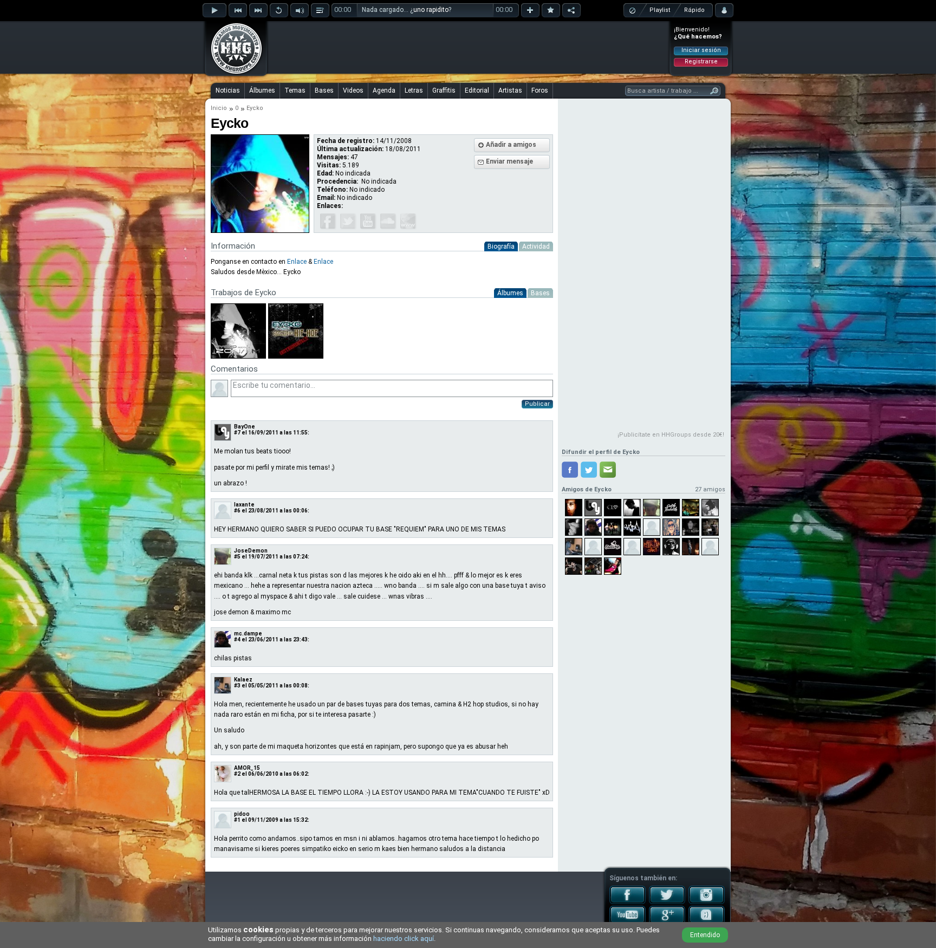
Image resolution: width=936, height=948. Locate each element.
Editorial (477, 90)
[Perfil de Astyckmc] (612, 566)
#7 (237, 433)
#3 (237, 686)
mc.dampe (248, 634)
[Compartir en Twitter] (589, 470)
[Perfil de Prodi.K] (690, 527)
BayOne (244, 427)
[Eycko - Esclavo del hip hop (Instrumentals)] (294, 356)
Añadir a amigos (511, 144)
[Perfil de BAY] (593, 507)
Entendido (705, 935)
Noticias (228, 90)
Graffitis (444, 90)
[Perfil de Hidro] (574, 507)
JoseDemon (251, 551)
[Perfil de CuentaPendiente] (671, 507)
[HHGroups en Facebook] (627, 902)
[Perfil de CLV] (612, 507)
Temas (295, 90)
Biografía (501, 246)
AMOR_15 (247, 768)
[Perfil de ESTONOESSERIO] (593, 546)
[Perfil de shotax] (612, 546)
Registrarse (701, 61)
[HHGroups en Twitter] (667, 902)
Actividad (536, 246)
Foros (539, 90)
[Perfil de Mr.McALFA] (593, 566)
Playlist (659, 10)
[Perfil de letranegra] (612, 527)
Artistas (510, 90)
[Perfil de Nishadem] (671, 546)
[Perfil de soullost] (690, 546)
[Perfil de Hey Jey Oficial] (671, 527)
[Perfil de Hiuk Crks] (652, 546)
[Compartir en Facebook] (570, 470)
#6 (237, 511)
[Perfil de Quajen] (632, 527)
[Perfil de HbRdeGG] (632, 507)
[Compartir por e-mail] (608, 470)
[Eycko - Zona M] (238, 356)
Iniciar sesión (701, 50)
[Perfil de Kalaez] (574, 546)
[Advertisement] (468, 47)
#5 (237, 557)
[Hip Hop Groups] (233, 73)
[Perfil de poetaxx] (710, 546)
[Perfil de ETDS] (710, 527)
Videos (353, 90)
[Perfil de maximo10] (652, 527)
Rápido (694, 10)
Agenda (384, 90)
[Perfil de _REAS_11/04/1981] (574, 566)
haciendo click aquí (403, 938)
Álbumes (262, 90)
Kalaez (243, 680)
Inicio (219, 108)
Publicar (537, 403)
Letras (414, 90)
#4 (237, 639)
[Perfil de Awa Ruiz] (710, 507)
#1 (237, 820)
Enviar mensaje (509, 161)
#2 (237, 774)
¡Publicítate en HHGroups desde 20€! (671, 434)
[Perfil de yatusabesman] (690, 507)
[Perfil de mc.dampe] (593, 527)
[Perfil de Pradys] (574, 527)
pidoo (242, 814)
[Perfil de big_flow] (632, 546)
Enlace (297, 261)
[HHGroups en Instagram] (706, 902)
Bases (324, 90)
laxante (244, 505)
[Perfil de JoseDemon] (652, 507)
